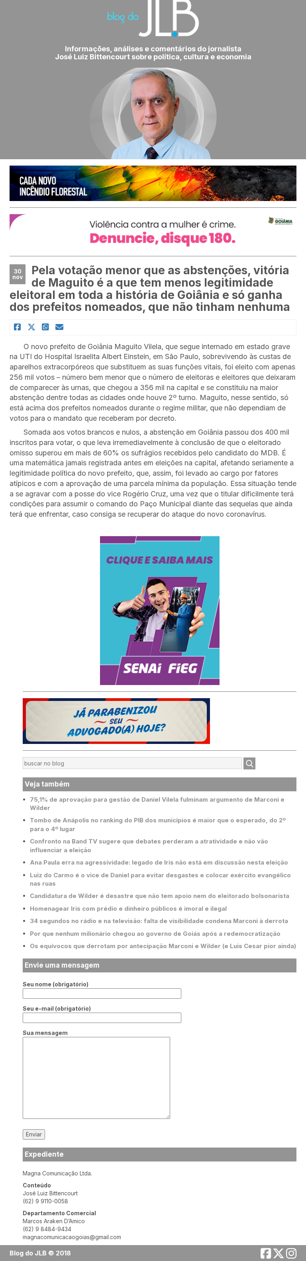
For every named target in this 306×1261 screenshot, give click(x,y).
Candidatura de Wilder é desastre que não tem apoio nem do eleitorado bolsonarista (159, 896)
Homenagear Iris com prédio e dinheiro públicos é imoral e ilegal (128, 908)
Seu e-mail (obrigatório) (57, 1008)
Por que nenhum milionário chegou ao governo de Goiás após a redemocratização (155, 933)
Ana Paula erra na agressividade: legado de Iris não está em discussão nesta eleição (159, 862)
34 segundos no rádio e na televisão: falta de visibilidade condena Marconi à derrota (159, 921)
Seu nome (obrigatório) (55, 984)
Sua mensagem (45, 1032)
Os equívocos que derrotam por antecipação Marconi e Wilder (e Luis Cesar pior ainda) (163, 946)
